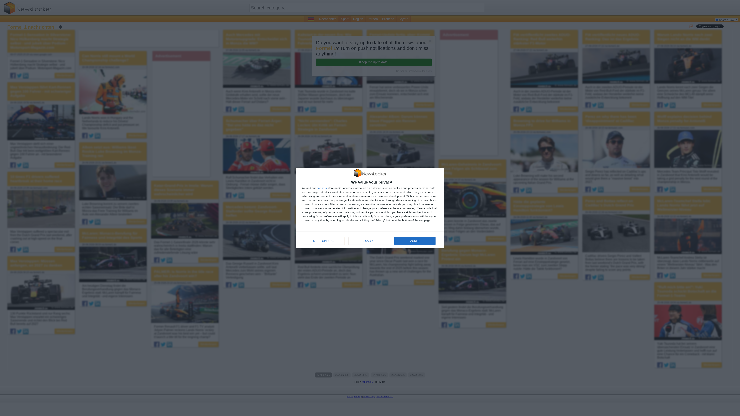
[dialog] (370, 208)
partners (322, 188)
